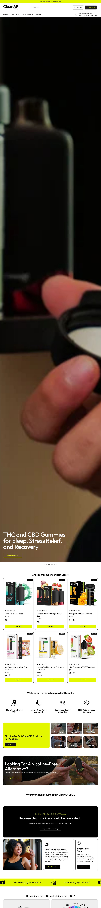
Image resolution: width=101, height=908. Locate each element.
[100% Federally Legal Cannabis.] (86, 702)
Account (79, 7)
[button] (91, 7)
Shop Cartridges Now (15, 555)
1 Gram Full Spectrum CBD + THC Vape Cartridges (25, 546)
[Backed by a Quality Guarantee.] (62, 702)
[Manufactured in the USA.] (14, 702)
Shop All (10, 744)
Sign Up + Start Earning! (50, 829)
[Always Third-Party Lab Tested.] (38, 702)
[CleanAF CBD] (11, 7)
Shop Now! (83, 867)
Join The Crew (52, 867)
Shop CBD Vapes (13, 778)
